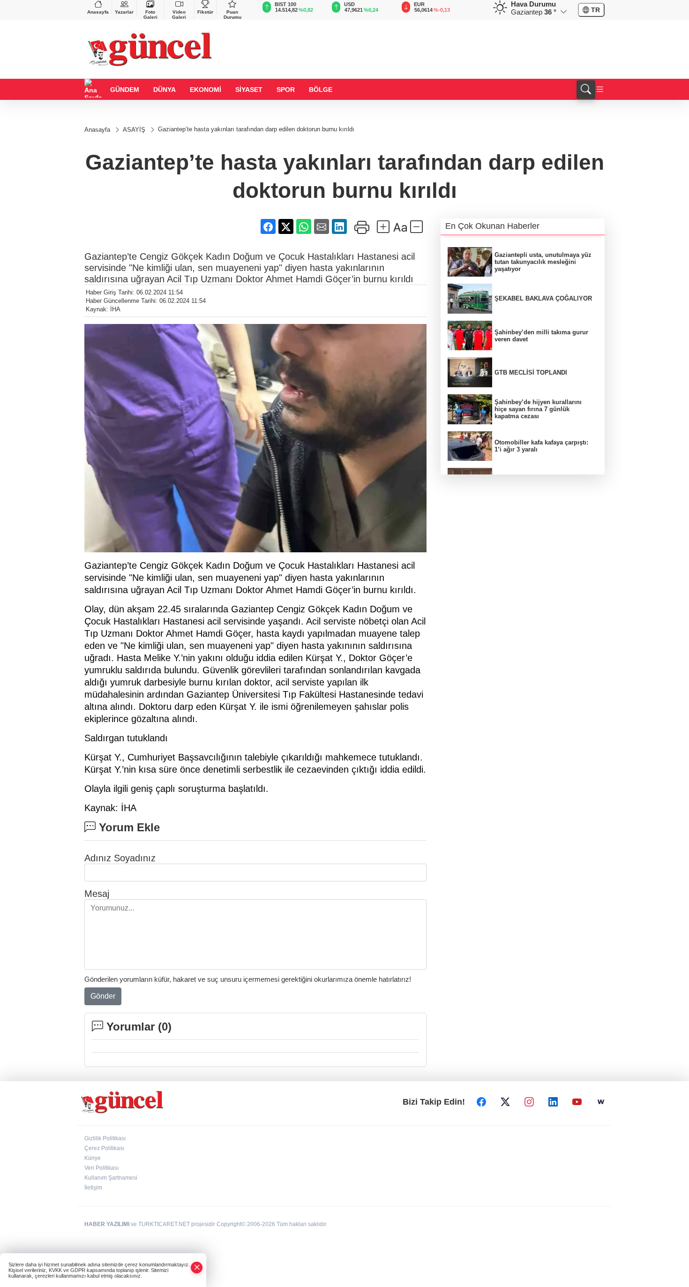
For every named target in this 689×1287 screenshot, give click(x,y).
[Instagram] (529, 1102)
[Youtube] (577, 1102)
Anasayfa (98, 12)
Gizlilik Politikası (105, 1138)
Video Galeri (179, 14)
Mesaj (96, 893)
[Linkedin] (553, 1102)
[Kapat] (196, 1267)
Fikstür (205, 12)
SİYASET (248, 89)
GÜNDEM (124, 89)
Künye (92, 1158)
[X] (505, 1102)
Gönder (102, 996)
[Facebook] (481, 1102)
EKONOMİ (205, 89)
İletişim (93, 1187)
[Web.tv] (601, 1102)
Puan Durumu (232, 14)
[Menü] (600, 89)
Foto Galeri (150, 14)
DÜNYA (164, 89)
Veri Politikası (101, 1168)
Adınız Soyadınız (120, 858)
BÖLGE (320, 89)
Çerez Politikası (104, 1148)
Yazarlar (124, 12)
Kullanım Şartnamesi (110, 1177)
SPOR (286, 89)
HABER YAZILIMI (106, 1224)
